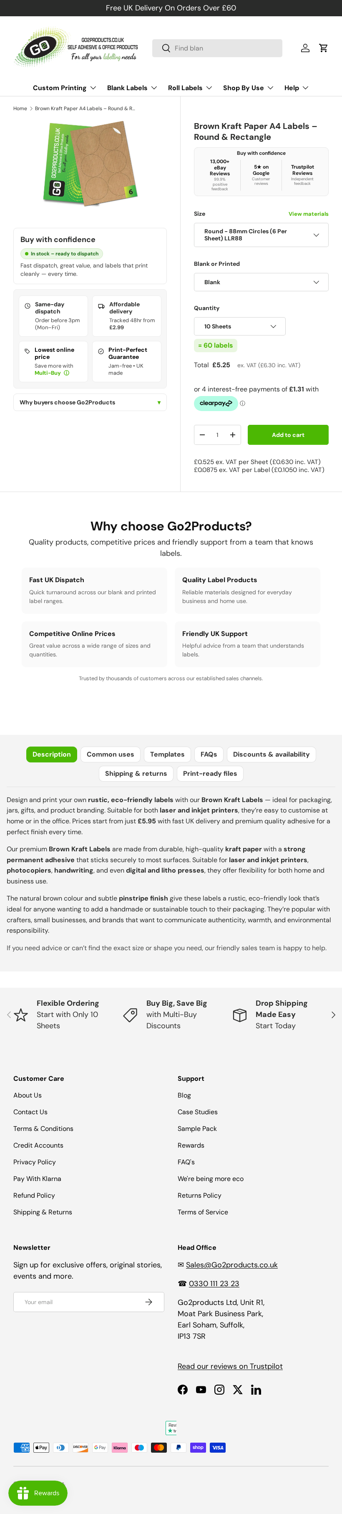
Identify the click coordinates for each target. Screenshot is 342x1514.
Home (20, 108)
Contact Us (30, 1112)
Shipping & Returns (42, 1212)
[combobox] (217, 48)
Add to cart (288, 435)
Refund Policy (34, 1195)
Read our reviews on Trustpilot (230, 1366)
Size (261, 213)
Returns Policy (199, 1195)
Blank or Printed (217, 263)
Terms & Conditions (43, 1128)
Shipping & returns (136, 773)
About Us (27, 1095)
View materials (309, 214)
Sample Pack (197, 1128)
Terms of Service (203, 1212)
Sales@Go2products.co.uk (232, 1265)
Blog (184, 1095)
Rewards (191, 1145)
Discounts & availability (271, 754)
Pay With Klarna (37, 1178)
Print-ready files (210, 773)
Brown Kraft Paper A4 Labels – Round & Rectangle (85, 108)
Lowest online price (54, 353)
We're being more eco (211, 1178)
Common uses (110, 754)
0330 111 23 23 (214, 1284)
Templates (167, 754)
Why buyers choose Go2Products (90, 402)
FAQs (209, 754)
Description (52, 754)
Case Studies (198, 1112)
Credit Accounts (38, 1145)
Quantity (207, 308)
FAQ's (186, 1162)
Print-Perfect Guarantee (127, 353)
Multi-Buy (48, 372)
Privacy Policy (34, 1162)
